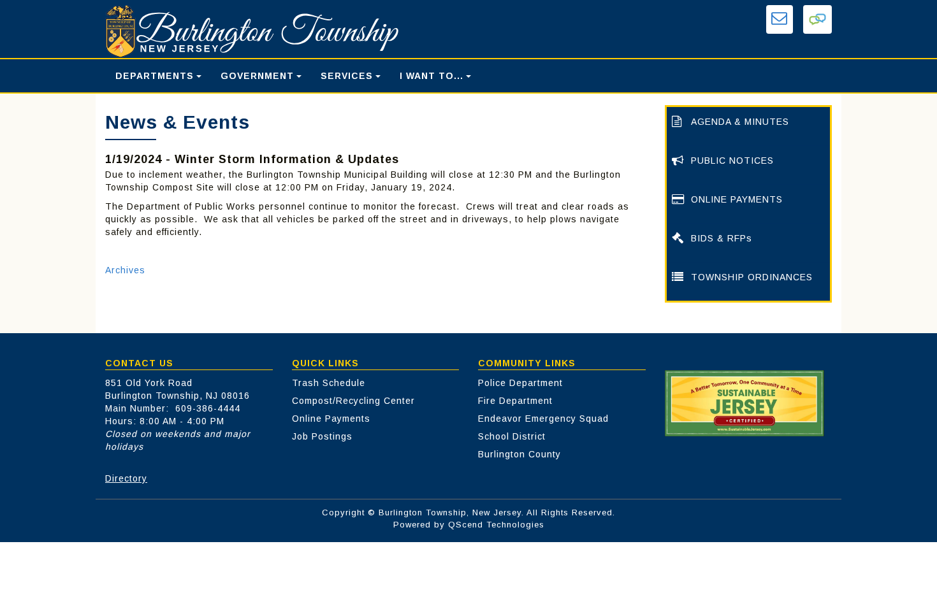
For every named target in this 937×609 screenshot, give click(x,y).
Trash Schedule (328, 383)
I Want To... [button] (431, 76)
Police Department (520, 383)
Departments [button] (154, 76)
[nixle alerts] (817, 19)
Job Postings (322, 436)
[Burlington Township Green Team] (744, 403)
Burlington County (519, 454)
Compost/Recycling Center (353, 401)
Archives (125, 270)
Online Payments (331, 418)
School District (512, 436)
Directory (126, 478)
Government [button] (257, 76)
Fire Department (515, 401)
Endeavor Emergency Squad (543, 418)
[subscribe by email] (779, 19)
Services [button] (347, 76)
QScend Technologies (496, 524)
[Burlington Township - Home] (313, 31)
